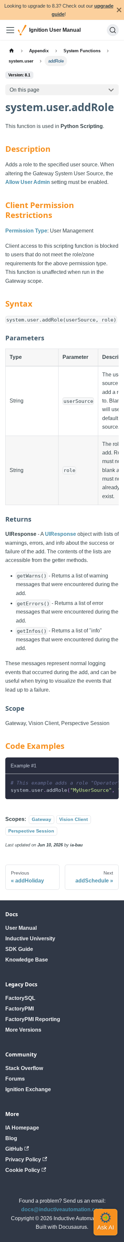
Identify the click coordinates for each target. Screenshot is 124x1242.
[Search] (113, 30)
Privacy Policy (23, 1159)
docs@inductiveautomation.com (62, 1209)
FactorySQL (20, 998)
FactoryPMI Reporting (32, 1019)
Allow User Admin (27, 182)
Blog (11, 1138)
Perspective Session (31, 831)
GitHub (14, 1149)
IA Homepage (22, 1128)
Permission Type (26, 231)
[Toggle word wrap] (98, 782)
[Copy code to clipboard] (110, 782)
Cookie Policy (22, 1170)
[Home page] (11, 50)
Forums (15, 1079)
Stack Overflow (24, 1068)
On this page (24, 90)
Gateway (41, 819)
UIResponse (60, 534)
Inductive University (30, 938)
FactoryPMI (19, 1008)
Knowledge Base (26, 960)
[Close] (119, 10)
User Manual (21, 928)
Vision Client (73, 819)
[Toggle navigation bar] (10, 30)
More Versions (23, 1030)
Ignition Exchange (28, 1089)
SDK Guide (19, 949)
